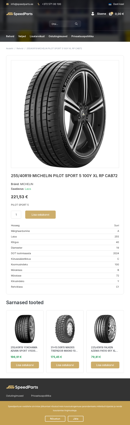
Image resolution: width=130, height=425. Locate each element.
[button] (98, 14)
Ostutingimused (58, 36)
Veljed (22, 36)
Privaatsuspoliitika (82, 36)
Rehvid (10, 36)
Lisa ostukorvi (40, 214)
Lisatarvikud (37, 36)
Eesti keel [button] (118, 4)
